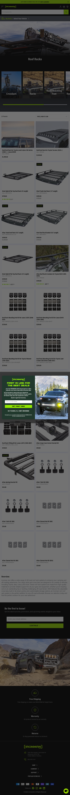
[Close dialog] (66, 378)
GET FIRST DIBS (18, 406)
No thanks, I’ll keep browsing (18, 411)
